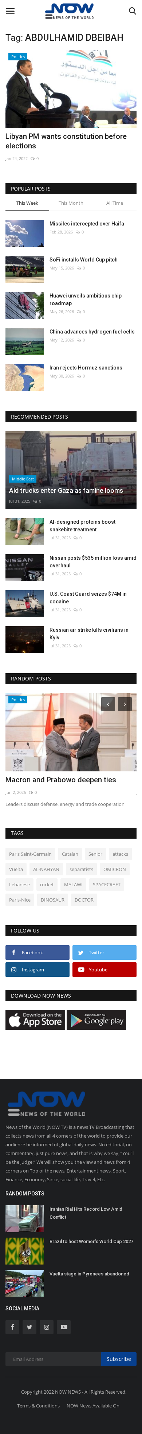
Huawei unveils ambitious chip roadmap (86, 299)
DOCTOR (84, 899)
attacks (120, 854)
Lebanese (19, 884)
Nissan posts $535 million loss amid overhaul (93, 561)
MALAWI (73, 884)
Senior (95, 854)
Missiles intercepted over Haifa (87, 224)
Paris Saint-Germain (30, 854)
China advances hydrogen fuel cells (92, 332)
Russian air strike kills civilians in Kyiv (89, 633)
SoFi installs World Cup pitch (84, 260)
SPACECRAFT (107, 884)
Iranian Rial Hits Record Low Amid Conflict (86, 1213)
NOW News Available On (93, 1405)
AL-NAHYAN (46, 869)
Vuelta (16, 869)
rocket (47, 884)
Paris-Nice (20, 899)
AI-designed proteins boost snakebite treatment (82, 525)
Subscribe (119, 1358)
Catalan (70, 854)
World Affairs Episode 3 (44, 779)
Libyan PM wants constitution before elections (66, 141)
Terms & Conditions (38, 1405)
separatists (81, 869)
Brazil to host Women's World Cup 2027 (91, 1241)
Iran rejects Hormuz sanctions (86, 368)
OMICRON (114, 869)
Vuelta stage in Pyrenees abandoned (89, 1274)
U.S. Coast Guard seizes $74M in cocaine (88, 597)
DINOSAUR (52, 899)
